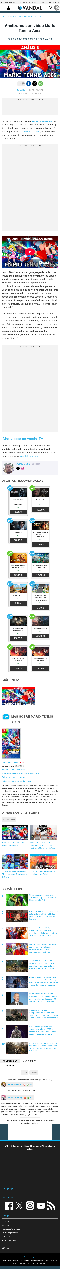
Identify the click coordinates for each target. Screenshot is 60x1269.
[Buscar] (50, 7)
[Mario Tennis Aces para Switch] (11, 743)
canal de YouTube (29, 456)
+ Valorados (29, 1061)
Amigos (10, 1065)
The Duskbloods (24, 2)
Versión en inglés (30, 1257)
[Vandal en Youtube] (40, 1205)
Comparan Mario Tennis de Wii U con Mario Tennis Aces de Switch (14, 874)
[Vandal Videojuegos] (30, 7)
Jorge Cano (22, 90)
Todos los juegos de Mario (13, 777)
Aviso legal (6, 1236)
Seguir (5, 717)
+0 (30, 1085)
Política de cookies (9, 1240)
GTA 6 (44, 2)
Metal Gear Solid (9, 2)
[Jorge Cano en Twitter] (18, 468)
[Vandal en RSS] (51, 1205)
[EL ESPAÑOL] (57, 8)
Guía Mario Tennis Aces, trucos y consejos (20, 773)
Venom (51, 2)
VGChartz (5, 1248)
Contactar (5, 1225)
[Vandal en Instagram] (30, 1205)
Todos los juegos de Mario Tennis (16, 780)
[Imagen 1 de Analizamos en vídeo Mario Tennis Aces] (18, 696)
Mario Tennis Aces (41, 121)
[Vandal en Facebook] (8, 1205)
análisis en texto (31, 131)
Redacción (6, 1221)
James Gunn (36, 2)
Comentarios (10, 1061)
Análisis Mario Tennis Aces (13, 769)
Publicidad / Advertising (11, 1229)
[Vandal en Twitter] (19, 1205)
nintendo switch (9, 819)
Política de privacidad (10, 1233)
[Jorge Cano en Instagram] (22, 468)
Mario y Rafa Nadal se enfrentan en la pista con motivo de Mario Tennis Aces (42, 845)
